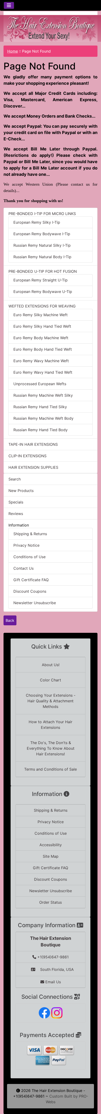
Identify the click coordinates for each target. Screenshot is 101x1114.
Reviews (15, 513)
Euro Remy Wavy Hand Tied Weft (42, 372)
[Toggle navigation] (9, 5)
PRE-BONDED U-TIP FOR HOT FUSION (42, 271)
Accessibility (50, 844)
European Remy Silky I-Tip (36, 222)
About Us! (50, 664)
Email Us (52, 982)
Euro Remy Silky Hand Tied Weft (42, 326)
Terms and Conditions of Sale (50, 769)
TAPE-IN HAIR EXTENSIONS (33, 444)
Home (12, 51)
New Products (21, 490)
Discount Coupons (29, 591)
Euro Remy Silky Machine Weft (40, 314)
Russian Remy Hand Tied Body (40, 429)
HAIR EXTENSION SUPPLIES (33, 467)
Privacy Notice (26, 545)
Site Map (50, 856)
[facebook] (44, 1012)
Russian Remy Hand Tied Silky (40, 406)
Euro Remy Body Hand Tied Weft (42, 349)
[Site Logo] (50, 28)
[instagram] (56, 1012)
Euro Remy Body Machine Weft (40, 337)
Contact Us (23, 568)
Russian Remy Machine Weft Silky (43, 395)
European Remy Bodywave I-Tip (41, 233)
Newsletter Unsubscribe (34, 602)
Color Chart (50, 680)
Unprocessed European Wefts (39, 383)
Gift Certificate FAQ (31, 579)
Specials (15, 502)
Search (14, 479)
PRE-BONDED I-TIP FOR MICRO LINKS (42, 213)
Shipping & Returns (30, 533)
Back (10, 620)
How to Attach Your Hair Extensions (50, 724)
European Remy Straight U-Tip (40, 280)
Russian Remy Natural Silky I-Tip (42, 245)
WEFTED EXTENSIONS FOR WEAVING (42, 306)
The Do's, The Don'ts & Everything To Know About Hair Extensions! (50, 748)
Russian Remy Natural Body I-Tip (42, 256)
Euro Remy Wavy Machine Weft (41, 360)
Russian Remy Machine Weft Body (43, 418)
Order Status (50, 902)
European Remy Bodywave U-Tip (42, 291)
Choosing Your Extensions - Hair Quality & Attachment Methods (50, 701)
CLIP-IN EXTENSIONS (27, 455)
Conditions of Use (29, 556)
